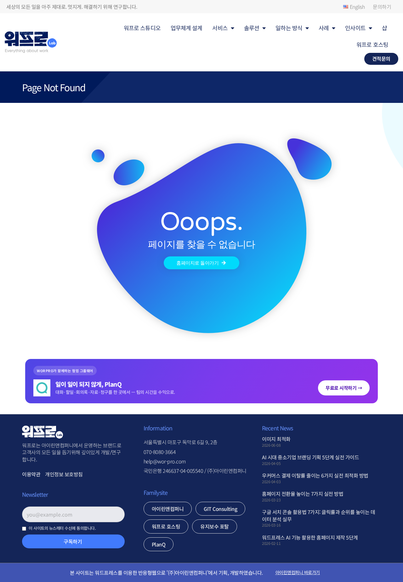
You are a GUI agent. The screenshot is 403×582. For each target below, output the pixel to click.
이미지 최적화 (276, 439)
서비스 (219, 28)
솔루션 (251, 28)
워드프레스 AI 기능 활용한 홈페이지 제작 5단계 (310, 537)
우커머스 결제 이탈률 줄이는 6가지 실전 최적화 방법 (315, 475)
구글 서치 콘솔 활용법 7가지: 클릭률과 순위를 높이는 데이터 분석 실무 (318, 515)
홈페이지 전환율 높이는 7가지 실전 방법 (302, 493)
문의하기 (382, 6)
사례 (324, 28)
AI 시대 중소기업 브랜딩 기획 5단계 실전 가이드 (310, 457)
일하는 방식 (288, 28)
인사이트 (355, 28)
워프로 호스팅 (372, 44)
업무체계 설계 (186, 28)
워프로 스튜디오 (142, 28)
